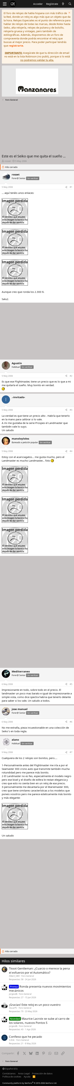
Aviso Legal (24, 1073)
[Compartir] (66, 187)
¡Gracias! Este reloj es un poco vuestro (35, 1005)
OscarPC (13, 1007)
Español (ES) (11, 1068)
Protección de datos (42, 1073)
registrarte (16, 45)
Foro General (27, 975)
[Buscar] (70, 4)
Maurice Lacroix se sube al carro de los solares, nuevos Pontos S (39, 1021)
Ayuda (27, 1076)
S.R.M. (12, 1040)
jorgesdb (13, 994)
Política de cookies (11, 1076)
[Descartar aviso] (68, 13)
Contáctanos (8, 1073)
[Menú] (5, 4)
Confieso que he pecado (25, 1037)
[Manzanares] (37, 81)
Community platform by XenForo (29, 1083)
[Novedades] (63, 4)
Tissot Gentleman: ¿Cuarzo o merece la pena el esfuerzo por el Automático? (39, 970)
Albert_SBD (14, 975)
